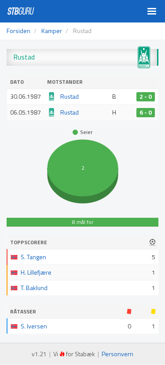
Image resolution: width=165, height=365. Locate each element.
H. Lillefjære (36, 272)
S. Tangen (33, 256)
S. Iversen (34, 326)
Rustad (69, 96)
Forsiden (18, 30)
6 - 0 (145, 112)
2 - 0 (145, 96)
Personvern (117, 353)
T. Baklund (34, 287)
